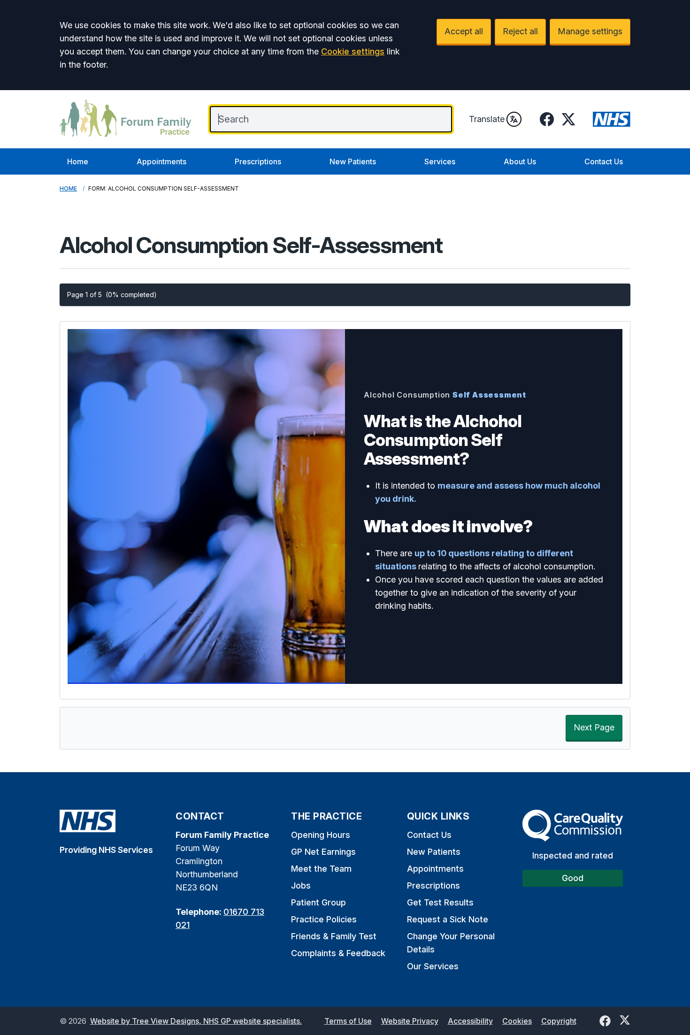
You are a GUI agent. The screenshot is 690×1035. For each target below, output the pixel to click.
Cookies (517, 1021)
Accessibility (470, 1021)
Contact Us (603, 161)
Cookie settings (352, 51)
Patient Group (318, 902)
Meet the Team (321, 869)
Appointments (161, 161)
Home (77, 161)
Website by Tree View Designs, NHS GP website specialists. (196, 1021)
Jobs (301, 885)
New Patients (353, 161)
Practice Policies (324, 919)
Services (439, 161)
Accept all (464, 31)
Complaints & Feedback (338, 953)
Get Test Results (440, 902)
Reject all (520, 31)
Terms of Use (348, 1021)
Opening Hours (320, 835)
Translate (487, 119)
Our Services (433, 966)
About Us (520, 161)
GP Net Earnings (323, 852)
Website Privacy (409, 1021)
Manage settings (590, 31)
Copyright (558, 1021)
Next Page (594, 727)
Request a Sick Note (447, 919)
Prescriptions (258, 161)
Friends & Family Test (333, 936)
